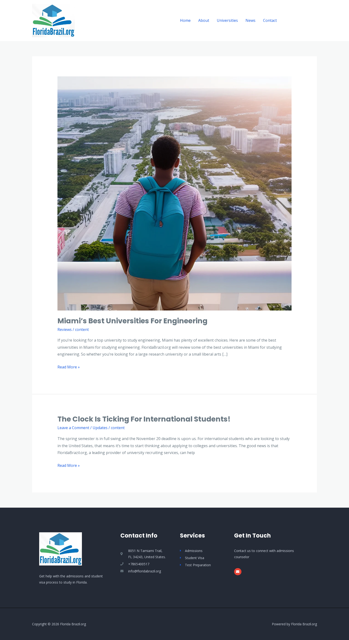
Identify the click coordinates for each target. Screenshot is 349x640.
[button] (301, 20)
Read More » (68, 367)
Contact (270, 20)
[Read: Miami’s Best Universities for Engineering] (174, 193)
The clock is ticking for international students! (144, 419)
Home (185, 20)
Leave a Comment (73, 427)
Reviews (64, 329)
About (203, 20)
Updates (100, 427)
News (250, 20)
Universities (227, 20)
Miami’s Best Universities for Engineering (132, 321)
